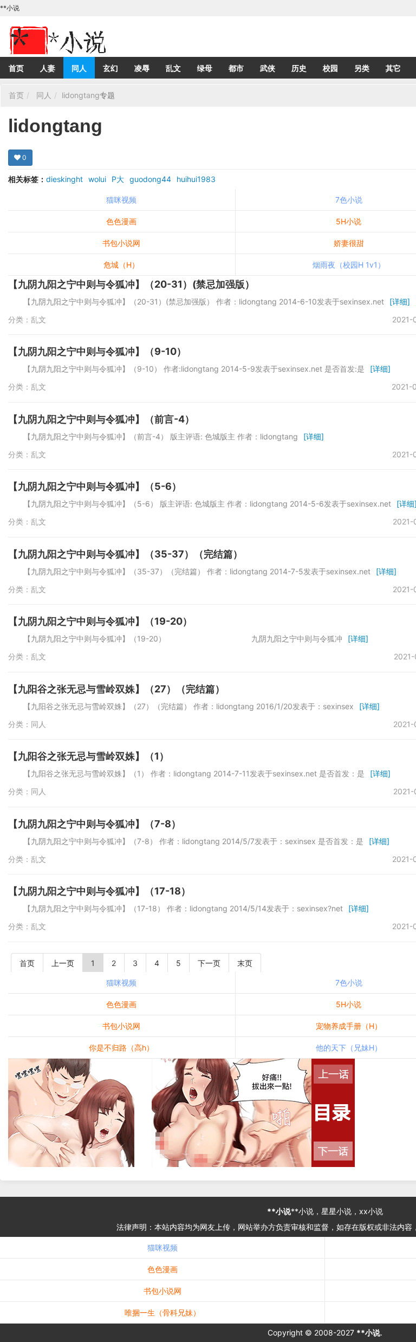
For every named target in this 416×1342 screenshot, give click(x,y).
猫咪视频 (121, 199)
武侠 (267, 68)
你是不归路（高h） (121, 1047)
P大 (118, 179)
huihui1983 (196, 179)
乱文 (173, 68)
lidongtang (81, 95)
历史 (299, 68)
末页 (244, 963)
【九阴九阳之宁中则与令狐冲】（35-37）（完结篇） (125, 554)
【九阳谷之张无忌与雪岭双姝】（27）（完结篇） (116, 689)
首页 (16, 68)
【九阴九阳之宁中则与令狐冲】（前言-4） (101, 419)
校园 (330, 68)
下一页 (209, 963)
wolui (97, 179)
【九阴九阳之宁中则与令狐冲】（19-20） (100, 621)
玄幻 (110, 68)
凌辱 (142, 68)
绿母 (204, 68)
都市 (236, 68)
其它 (393, 68)
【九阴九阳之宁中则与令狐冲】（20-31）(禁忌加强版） (131, 284)
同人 (79, 68)
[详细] (399, 301)
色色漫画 (121, 221)
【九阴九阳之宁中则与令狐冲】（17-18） (99, 891)
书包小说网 (121, 243)
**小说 (279, 1211)
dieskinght (64, 179)
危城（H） (121, 264)
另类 (361, 68)
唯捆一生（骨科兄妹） (162, 1312)
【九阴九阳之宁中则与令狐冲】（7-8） (94, 823)
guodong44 (150, 179)
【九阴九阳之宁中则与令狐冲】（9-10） (97, 351)
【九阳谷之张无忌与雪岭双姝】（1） (88, 756)
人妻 (47, 68)
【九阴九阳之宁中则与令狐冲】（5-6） (94, 486)
